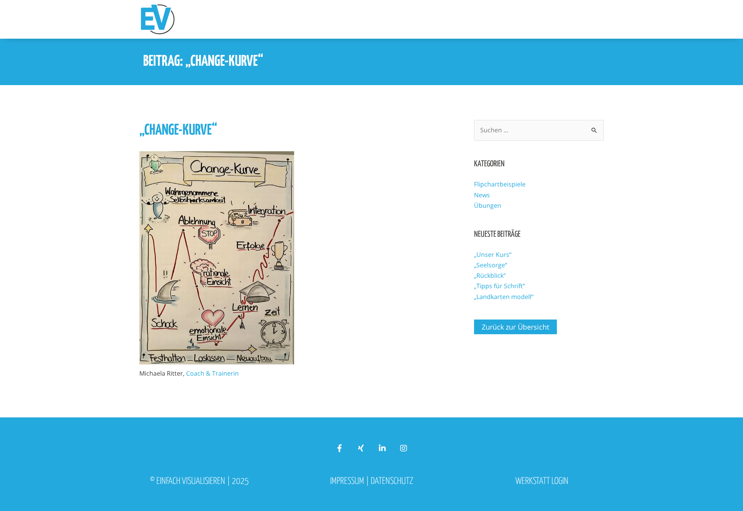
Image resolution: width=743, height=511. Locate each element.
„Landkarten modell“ (504, 296)
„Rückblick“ (490, 275)
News (482, 195)
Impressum (347, 481)
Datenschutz (392, 481)
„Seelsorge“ (490, 265)
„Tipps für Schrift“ (499, 286)
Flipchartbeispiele (500, 184)
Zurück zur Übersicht (515, 327)
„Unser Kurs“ (493, 254)
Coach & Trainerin (212, 373)
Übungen (487, 205)
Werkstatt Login (541, 481)
